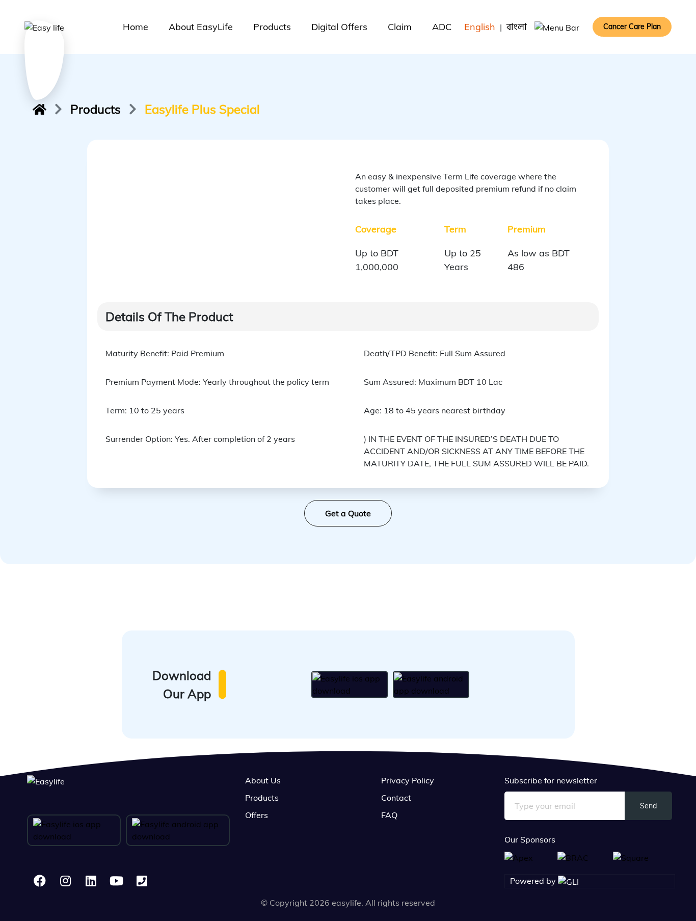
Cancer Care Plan (632, 26)
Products (272, 27)
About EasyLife (201, 27)
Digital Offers (339, 27)
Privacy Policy (407, 780)
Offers (256, 815)
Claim (400, 27)
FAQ (389, 815)
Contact (396, 798)
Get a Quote (348, 513)
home (135, 27)
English (479, 27)
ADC (441, 27)
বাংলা (516, 27)
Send (648, 805)
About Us (263, 780)
